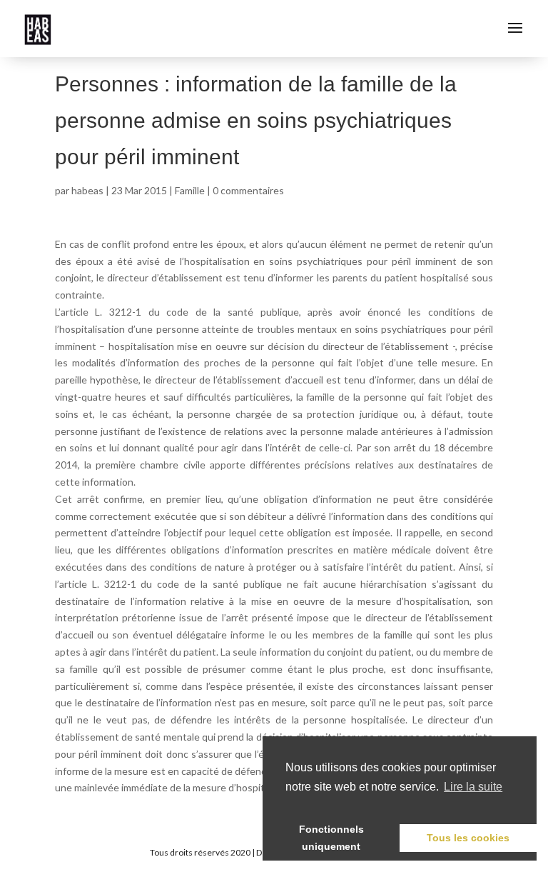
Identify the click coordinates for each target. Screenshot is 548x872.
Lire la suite (473, 787)
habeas (87, 190)
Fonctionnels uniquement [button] (331, 837)
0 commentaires (248, 190)
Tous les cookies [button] (468, 837)
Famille (190, 190)
